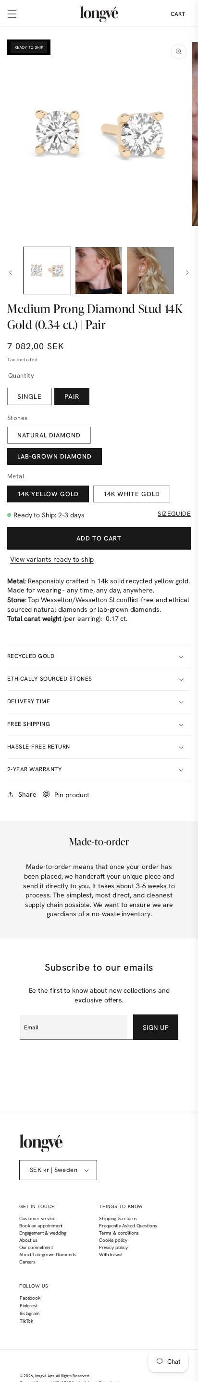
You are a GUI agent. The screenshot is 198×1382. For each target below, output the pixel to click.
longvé (41, 1376)
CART (178, 14)
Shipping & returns (117, 1218)
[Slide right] (187, 272)
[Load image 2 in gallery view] (99, 270)
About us (28, 1240)
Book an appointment (40, 1226)
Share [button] (27, 794)
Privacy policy (113, 1247)
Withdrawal (111, 1254)
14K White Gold (131, 494)
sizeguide (174, 514)
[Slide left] (10, 272)
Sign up (156, 1027)
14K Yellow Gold (48, 494)
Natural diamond (49, 435)
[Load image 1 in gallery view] (47, 270)
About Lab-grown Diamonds (47, 1254)
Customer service (37, 1218)
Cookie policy (113, 1240)
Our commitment (36, 1247)
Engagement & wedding (42, 1233)
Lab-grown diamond (54, 456)
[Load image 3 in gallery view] (150, 270)
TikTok (26, 1322)
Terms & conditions (118, 1233)
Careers (27, 1262)
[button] (12, 14)
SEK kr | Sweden (53, 1170)
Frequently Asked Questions (128, 1226)
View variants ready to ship (52, 559)
